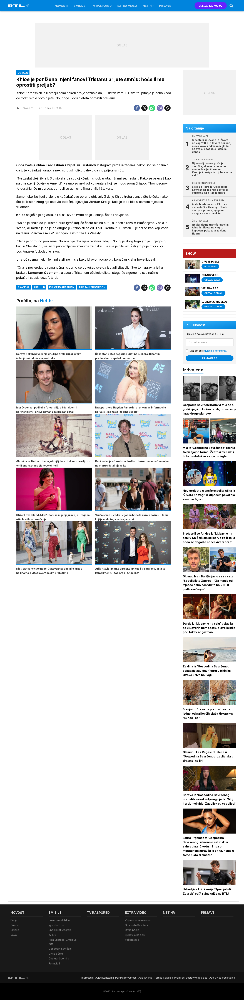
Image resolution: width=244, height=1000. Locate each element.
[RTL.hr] (18, 5)
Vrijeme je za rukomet (138, 920)
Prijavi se (209, 358)
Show (191, 253)
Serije (14, 920)
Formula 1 (54, 963)
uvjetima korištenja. (215, 350)
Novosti (61, 6)
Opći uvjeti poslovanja (222, 977)
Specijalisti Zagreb (60, 930)
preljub (39, 287)
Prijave (165, 6)
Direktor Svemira (59, 958)
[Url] (167, 108)
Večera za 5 (132, 939)
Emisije (79, 6)
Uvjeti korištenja (104, 977)
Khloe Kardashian (61, 287)
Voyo (14, 935)
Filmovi (15, 925)
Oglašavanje (145, 977)
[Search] (231, 6)
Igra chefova (56, 925)
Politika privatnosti (125, 977)
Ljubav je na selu (135, 935)
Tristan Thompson (92, 287)
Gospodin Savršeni (60, 948)
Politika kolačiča (163, 977)
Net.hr (46, 300)
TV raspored (101, 6)
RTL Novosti (196, 325)
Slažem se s (208, 350)
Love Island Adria (59, 920)
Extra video (127, 6)
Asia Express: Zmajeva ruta (62, 942)
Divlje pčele (56, 953)
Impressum (87, 977)
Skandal (23, 287)
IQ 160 (52, 935)
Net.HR (148, 6)
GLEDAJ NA (206, 5)
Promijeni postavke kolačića (190, 977)
